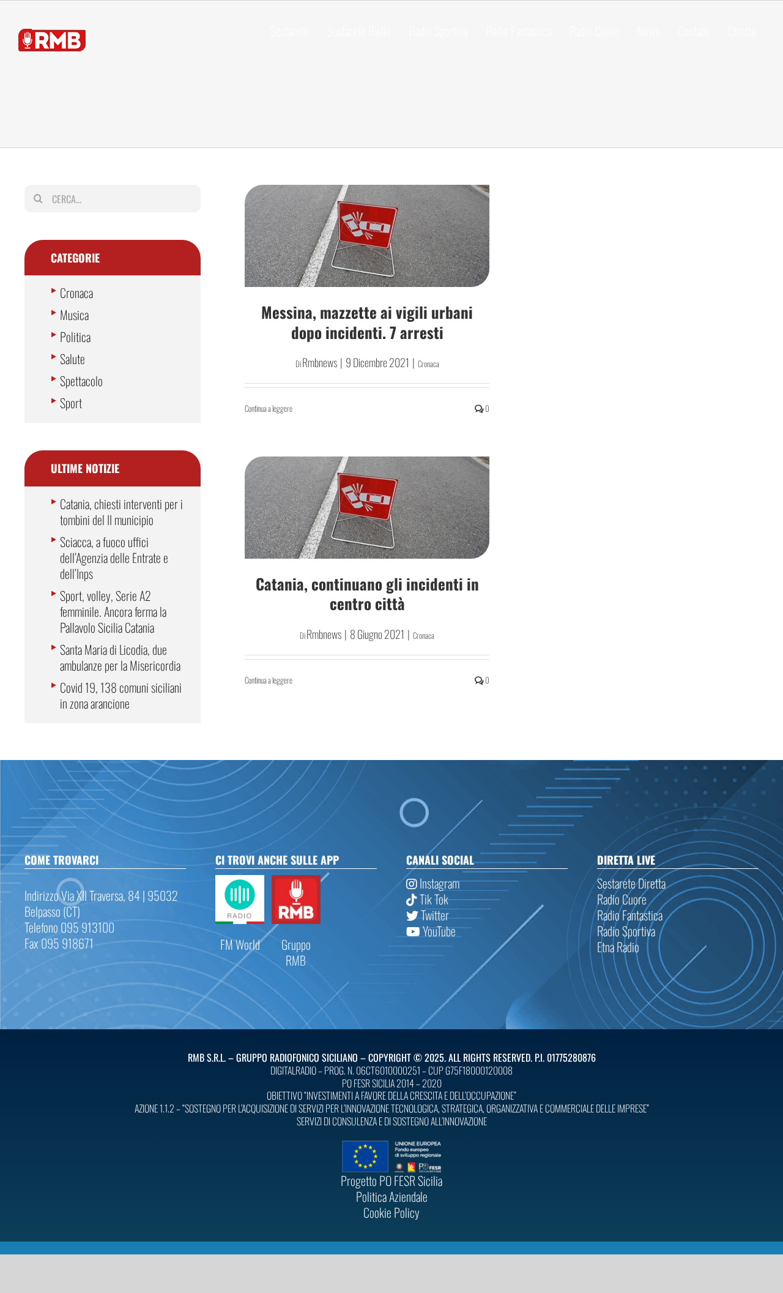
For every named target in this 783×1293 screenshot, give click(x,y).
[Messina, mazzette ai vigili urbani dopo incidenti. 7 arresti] (367, 236)
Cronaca (428, 363)
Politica (75, 337)
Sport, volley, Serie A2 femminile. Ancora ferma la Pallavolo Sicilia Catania (113, 611)
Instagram (438, 883)
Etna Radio (618, 946)
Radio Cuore (622, 899)
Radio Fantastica (629, 915)
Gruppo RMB (296, 952)
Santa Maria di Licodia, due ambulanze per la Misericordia (120, 657)
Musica (74, 314)
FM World (240, 944)
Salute (72, 359)
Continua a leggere (268, 408)
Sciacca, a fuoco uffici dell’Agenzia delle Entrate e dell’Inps (114, 557)
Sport (71, 403)
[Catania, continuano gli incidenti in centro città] (367, 507)
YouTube (438, 931)
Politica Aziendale (392, 1196)
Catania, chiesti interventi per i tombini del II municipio (121, 511)
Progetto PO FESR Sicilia (391, 1180)
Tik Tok (432, 899)
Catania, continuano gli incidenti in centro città (367, 593)
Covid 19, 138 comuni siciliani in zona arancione (121, 695)
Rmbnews (319, 362)
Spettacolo (81, 381)
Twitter (433, 915)
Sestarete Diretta (631, 883)
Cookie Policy (391, 1212)
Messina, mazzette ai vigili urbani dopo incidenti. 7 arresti (367, 321)
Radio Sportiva (626, 931)
